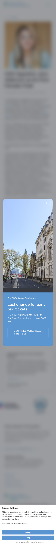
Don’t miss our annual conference (27, 332)
